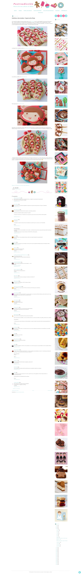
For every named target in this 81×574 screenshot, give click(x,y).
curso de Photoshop (28, 128)
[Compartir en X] (16, 187)
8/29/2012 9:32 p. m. (17, 324)
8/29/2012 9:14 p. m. (17, 311)
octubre (58, 543)
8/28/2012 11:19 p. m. (17, 244)
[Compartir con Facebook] (17, 187)
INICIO (15, 10)
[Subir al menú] (79, 572)
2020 (56, 556)
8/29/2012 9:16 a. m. (17, 272)
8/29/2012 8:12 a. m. (17, 259)
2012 (56, 528)
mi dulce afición (16, 382)
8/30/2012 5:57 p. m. (17, 341)
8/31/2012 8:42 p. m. (17, 379)
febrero (58, 530)
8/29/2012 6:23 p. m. (17, 304)
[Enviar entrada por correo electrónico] (13, 187)
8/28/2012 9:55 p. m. (17, 201)
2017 (56, 552)
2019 (56, 555)
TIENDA (20, 10)
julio (57, 535)
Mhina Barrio (16, 275)
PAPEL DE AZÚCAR (28, 10)
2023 (56, 560)
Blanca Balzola (16, 314)
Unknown (15, 247)
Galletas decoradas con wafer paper (61, 538)
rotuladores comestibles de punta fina (30, 48)
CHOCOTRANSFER (37, 10)
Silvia (15, 372)
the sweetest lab (16, 292)
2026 (56, 564)
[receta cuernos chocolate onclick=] (61, 264)
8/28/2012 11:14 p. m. (17, 239)
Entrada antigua (50, 390)
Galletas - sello (58, 539)
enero (57, 529)
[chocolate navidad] (61, 93)
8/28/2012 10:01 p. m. (17, 216)
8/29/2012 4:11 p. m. (17, 297)
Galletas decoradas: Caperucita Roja (61, 540)
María (15, 344)
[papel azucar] (61, 50)
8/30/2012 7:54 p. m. (17, 357)
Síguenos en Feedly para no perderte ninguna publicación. (21, 185)
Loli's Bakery (16, 204)
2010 (56, 525)
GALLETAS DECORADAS (48, 10)
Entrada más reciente (15, 390)
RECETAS (57, 10)
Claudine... (15, 360)
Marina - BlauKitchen (17, 269)
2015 (56, 550)
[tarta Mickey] (61, 207)
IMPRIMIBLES (64, 10)
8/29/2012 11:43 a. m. (17, 278)
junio (57, 534)
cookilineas (16, 327)
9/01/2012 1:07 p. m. (17, 386)
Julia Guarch (16, 219)
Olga (14, 333)
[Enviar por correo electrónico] (15, 187)
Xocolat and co (16, 307)
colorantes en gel (21, 103)
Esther (15, 242)
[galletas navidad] (61, 64)
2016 (56, 551)
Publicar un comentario (16, 388)
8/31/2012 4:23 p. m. (17, 369)
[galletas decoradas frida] (61, 464)
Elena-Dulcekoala (17, 209)
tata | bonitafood (16, 349)
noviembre (58, 544)
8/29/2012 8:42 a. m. (17, 266)
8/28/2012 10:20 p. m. (17, 225)
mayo (57, 533)
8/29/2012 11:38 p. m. (17, 330)
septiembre (58, 542)
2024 (56, 561)
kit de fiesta (32, 21)
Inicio (33, 390)
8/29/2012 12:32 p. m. (17, 283)
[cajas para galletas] (61, 164)
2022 (56, 559)
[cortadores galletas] (61, 107)
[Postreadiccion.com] (61, 36)
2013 (56, 547)
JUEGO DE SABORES (17, 262)
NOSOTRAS (40, 12)
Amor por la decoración (17, 286)
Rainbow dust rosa (24, 76)
